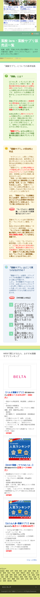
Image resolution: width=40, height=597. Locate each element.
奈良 (11, 577)
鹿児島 (9, 581)
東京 (17, 573)
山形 (25, 571)
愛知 (24, 575)
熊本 (35, 579)
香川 (8, 579)
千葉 (13, 573)
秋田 (20, 571)
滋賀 (33, 575)
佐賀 (26, 579)
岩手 (11, 571)
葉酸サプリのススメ (6, 58)
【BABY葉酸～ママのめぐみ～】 (19, 465)
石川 (37, 573)
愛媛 (13, 579)
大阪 (2, 577)
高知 (17, 579)
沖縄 (14, 581)
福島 (29, 571)
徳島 (4, 579)
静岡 (20, 575)
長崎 (31, 579)
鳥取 (21, 577)
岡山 (30, 577)
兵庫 (6, 577)
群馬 (4, 573)
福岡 (22, 579)
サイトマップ (26, 34)
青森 (7, 571)
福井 (2, 575)
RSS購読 (36, 34)
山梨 (6, 575)
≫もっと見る (32, 560)
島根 (25, 577)
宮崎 (4, 581)
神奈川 (23, 573)
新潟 (28, 573)
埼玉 (8, 573)
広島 (34, 577)
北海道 (2, 571)
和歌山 (16, 577)
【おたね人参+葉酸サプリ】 (17, 523)
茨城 (34, 571)
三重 (28, 575)
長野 (11, 575)
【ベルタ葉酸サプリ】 (15, 392)
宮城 (16, 571)
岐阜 (15, 575)
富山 (32, 573)
